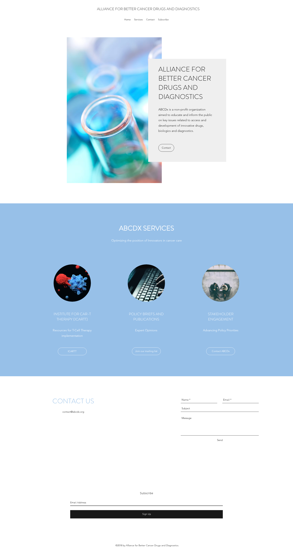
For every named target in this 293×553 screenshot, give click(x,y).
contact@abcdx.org (73, 411)
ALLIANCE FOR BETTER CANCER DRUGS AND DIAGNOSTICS (148, 9)
